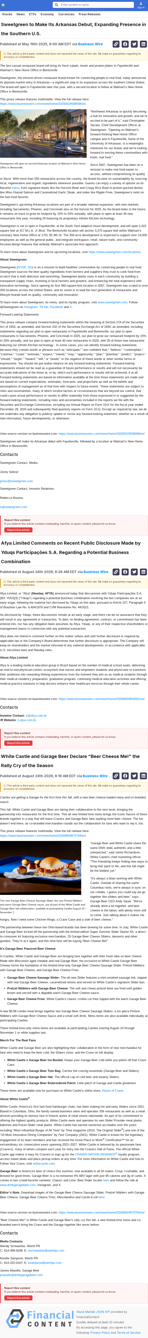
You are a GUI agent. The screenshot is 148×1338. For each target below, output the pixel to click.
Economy (47, 14)
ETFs (32, 14)
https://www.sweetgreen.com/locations (114, 252)
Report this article (18, 529)
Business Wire (90, 44)
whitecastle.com (44, 1163)
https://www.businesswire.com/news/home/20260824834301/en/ (102, 699)
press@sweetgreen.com (16, 481)
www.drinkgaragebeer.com (18, 1185)
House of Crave (112, 1090)
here (106, 1180)
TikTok (43, 307)
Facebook (56, 307)
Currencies (66, 14)
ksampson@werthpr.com (45, 1263)
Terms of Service (128, 1332)
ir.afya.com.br (27, 720)
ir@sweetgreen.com (13, 507)
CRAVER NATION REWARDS (96, 1154)
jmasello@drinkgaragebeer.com (21, 1275)
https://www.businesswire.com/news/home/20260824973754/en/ (43, 835)
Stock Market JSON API (93, 1312)
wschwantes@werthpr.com (46, 1250)
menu (15, 188)
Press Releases (90, 14)
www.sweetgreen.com (112, 302)
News (21, 14)
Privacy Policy (100, 1332)
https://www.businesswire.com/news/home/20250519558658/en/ (43, 103)
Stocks (7, 14)
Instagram (31, 307)
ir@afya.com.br (36, 715)
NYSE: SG (25, 267)
